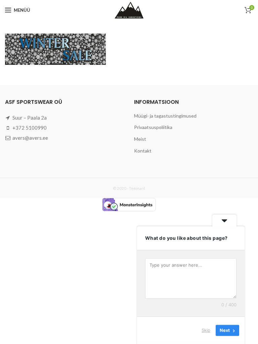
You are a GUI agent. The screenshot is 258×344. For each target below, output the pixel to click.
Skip (206, 330)
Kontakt (143, 151)
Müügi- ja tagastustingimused (165, 116)
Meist (140, 139)
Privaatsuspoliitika (153, 127)
